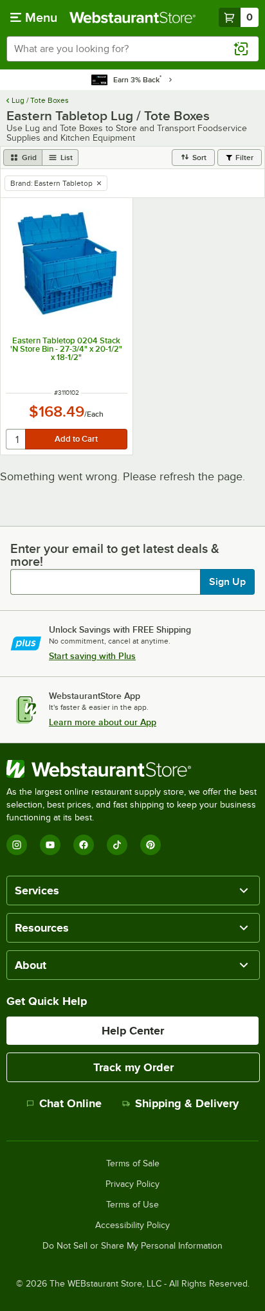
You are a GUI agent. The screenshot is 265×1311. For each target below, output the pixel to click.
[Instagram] (16, 845)
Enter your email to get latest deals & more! (114, 555)
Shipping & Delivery (187, 1103)
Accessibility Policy (132, 1225)
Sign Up (227, 582)
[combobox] (132, 49)
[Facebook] (83, 845)
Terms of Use (132, 1204)
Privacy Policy (132, 1184)
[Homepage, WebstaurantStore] (132, 17)
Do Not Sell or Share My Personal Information (132, 1246)
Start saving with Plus (92, 656)
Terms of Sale (133, 1163)
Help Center (133, 1030)
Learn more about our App (102, 722)
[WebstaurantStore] (132, 769)
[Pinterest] (150, 845)
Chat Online (70, 1103)
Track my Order (133, 1067)
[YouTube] (50, 845)
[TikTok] (117, 845)
